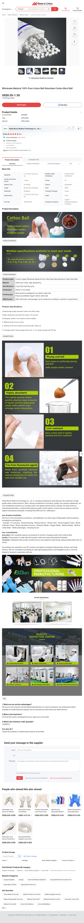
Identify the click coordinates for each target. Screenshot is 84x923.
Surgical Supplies (9, 880)
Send (19, 778)
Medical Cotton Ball (10, 904)
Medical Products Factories (31, 894)
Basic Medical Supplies (49, 860)
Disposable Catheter (10, 884)
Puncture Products (68, 860)
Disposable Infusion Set (28, 884)
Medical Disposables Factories (13, 899)
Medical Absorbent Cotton (52, 899)
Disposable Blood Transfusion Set (60, 880)
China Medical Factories (11, 894)
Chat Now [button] (63, 105)
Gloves (4, 860)
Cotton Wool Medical (26, 904)
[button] (75, 163)
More (4, 908)
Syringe (21, 880)
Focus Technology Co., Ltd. (28, 915)
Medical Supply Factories (53, 894)
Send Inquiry (21, 105)
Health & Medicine (13, 15)
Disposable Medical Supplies (38, 15)
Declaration (63, 915)
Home (3, 15)
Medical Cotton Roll (33, 899)
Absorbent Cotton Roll (72, 899)
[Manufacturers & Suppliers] (42, 3)
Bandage (25, 860)
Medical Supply (24, 15)
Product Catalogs (31, 856)
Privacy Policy (72, 915)
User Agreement (53, 915)
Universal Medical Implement (37, 880)
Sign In (5, 150)
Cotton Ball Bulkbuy (44, 904)
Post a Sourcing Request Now (61, 778)
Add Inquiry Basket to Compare (42, 78)
